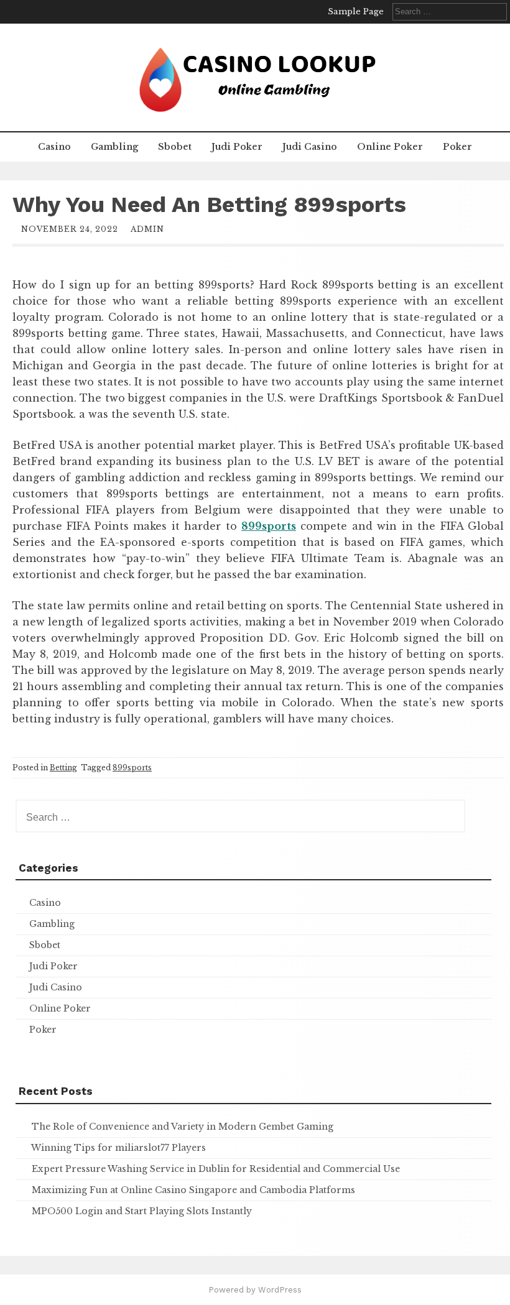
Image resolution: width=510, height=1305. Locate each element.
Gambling (114, 146)
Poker (457, 146)
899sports (132, 767)
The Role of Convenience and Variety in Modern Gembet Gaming (182, 1126)
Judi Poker (236, 146)
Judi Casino (309, 146)
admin (147, 229)
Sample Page (356, 11)
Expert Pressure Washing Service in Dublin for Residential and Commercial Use (216, 1168)
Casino (54, 146)
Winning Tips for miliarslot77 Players (118, 1147)
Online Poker (390, 146)
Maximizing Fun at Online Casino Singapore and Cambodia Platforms (193, 1190)
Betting (63, 767)
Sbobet (175, 146)
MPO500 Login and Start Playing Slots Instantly (142, 1211)
